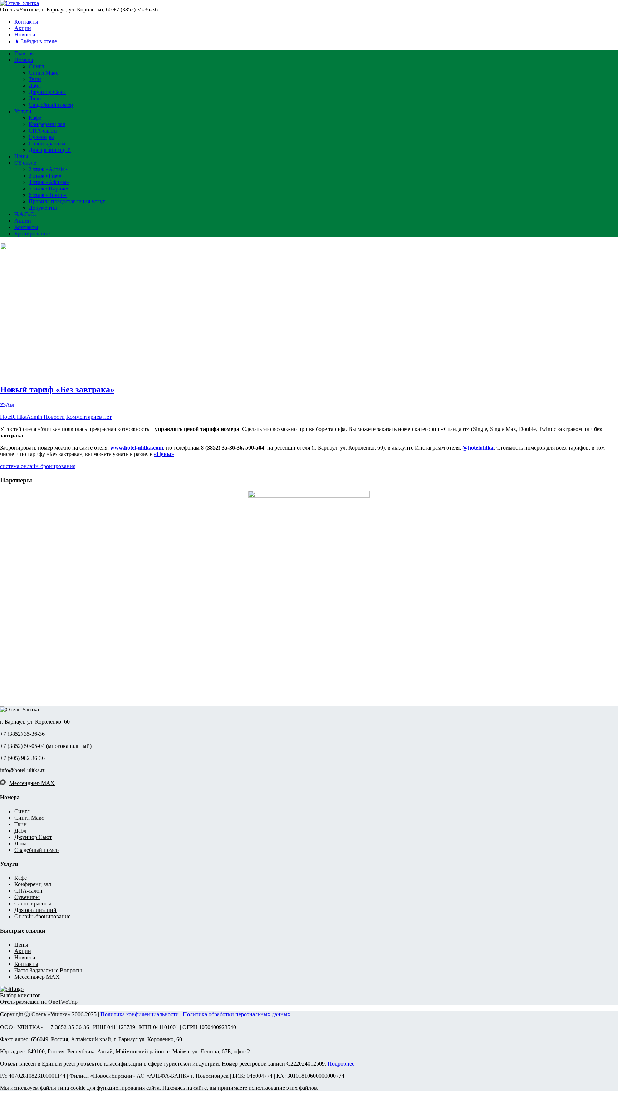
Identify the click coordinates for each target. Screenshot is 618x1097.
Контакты (26, 22)
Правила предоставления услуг (67, 201)
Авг (7, 405)
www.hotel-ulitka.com (136, 448)
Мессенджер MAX (32, 783)
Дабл (35, 86)
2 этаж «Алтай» (48, 169)
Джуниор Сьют (47, 92)
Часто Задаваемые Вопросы (48, 970)
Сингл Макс (43, 73)
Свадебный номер (51, 105)
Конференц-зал (47, 124)
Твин (35, 79)
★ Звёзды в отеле (35, 41)
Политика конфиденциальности (139, 1014)
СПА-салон (43, 131)
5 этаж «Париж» (48, 188)
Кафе (35, 118)
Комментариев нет (89, 417)
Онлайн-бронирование (42, 916)
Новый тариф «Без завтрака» (57, 389)
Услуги (22, 111)
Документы (43, 208)
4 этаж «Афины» (49, 182)
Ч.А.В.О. (25, 214)
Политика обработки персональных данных (236, 1014)
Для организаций (50, 150)
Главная (24, 53)
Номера (23, 60)
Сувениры (41, 137)
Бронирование (32, 233)
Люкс (35, 98)
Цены (21, 156)
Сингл (36, 66)
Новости (24, 34)
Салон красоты (47, 143)
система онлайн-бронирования (37, 466)
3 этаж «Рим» (45, 176)
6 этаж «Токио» (48, 195)
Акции (22, 28)
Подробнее (341, 1064)
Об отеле (25, 163)
